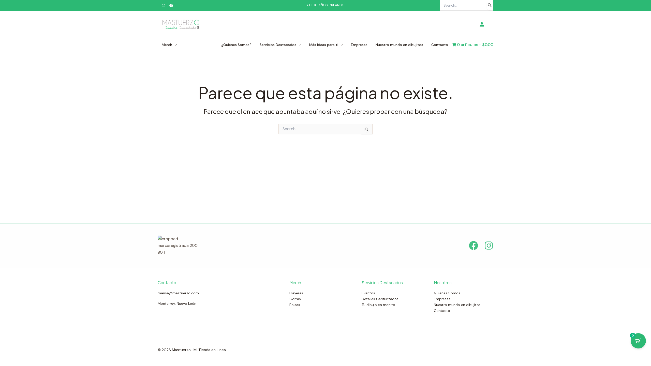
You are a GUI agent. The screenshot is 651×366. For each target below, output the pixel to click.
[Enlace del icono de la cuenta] (482, 24)
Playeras (296, 293)
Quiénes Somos (447, 293)
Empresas (359, 44)
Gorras (295, 299)
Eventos (368, 293)
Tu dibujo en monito (378, 304)
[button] (174, 45)
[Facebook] (171, 5)
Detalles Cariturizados (380, 299)
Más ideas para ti (323, 44)
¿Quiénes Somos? (236, 44)
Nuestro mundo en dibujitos (399, 44)
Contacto (439, 44)
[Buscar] (490, 5)
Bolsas (294, 304)
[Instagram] (163, 5)
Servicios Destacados (278, 44)
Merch (167, 44)
